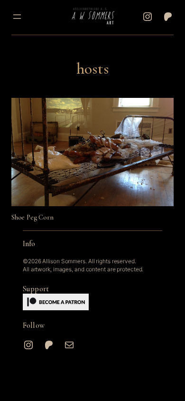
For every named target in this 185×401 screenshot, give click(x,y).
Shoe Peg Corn (32, 217)
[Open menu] (17, 16)
